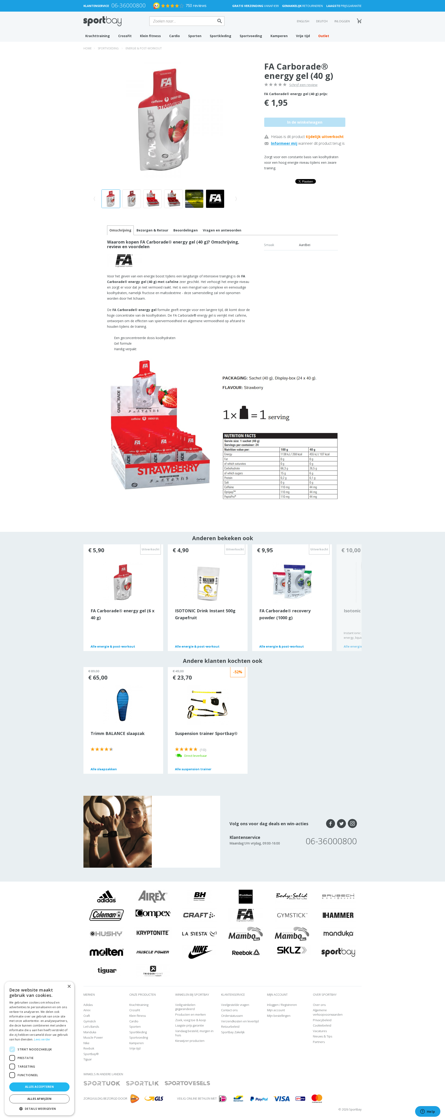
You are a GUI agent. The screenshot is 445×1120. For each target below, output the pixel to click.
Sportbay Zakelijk (233, 1032)
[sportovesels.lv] (187, 1083)
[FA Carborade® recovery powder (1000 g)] (292, 582)
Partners (319, 1042)
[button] (39, 1108)
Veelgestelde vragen (235, 1005)
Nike (86, 1043)
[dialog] (39, 1048)
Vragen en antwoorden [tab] (222, 230)
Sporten (194, 36)
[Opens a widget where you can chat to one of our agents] (427, 1112)
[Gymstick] (292, 915)
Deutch (321, 21)
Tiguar (87, 1059)
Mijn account (276, 1010)
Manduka (89, 1032)
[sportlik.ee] (142, 1083)
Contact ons (229, 1010)
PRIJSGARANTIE (344, 6)
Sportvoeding (251, 36)
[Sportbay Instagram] (352, 823)
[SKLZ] (292, 950)
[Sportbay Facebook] (330, 823)
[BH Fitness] (199, 896)
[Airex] (153, 896)
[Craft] (199, 915)
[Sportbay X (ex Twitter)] (341, 823)
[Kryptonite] (153, 932)
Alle (113, 646)
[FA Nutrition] (245, 915)
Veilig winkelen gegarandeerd (185, 1007)
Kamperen (279, 36)
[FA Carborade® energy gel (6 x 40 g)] (123, 582)
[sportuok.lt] (102, 1083)
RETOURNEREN (302, 6)
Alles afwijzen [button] (39, 1099)
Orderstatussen (232, 1016)
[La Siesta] (199, 933)
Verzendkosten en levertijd (240, 1021)
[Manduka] (338, 933)
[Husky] (106, 933)
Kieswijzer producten (189, 1041)
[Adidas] (106, 896)
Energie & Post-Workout (144, 48)
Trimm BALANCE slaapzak (118, 733)
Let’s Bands (91, 1026)
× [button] (69, 986)
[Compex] (153, 913)
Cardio (174, 36)
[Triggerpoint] (153, 971)
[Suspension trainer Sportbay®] (207, 705)
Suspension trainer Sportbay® (206, 733)
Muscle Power (93, 1037)
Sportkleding (220, 36)
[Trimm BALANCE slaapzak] (123, 705)
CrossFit (125, 36)
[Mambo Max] (246, 933)
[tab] (152, 230)
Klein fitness (150, 36)
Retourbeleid (230, 1026)
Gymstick (89, 1021)
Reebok (88, 1048)
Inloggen (342, 21)
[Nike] (199, 952)
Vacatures (320, 1031)
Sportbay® (91, 1054)
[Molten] (106, 952)
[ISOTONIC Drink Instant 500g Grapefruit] (207, 584)
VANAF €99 (255, 6)
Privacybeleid (322, 1020)
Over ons (319, 1005)
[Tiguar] (107, 971)
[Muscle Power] (153, 952)
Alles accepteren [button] (39, 1087)
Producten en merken (190, 1014)
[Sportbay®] (338, 952)
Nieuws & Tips (322, 1036)
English (303, 21)
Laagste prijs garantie (189, 1025)
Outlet (323, 36)
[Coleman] (106, 915)
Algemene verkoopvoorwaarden (328, 1012)
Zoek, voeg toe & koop (190, 1020)
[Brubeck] (338, 896)
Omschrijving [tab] (120, 230)
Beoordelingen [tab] (185, 230)
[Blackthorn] (246, 896)
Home (87, 48)
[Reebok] (245, 952)
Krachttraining (97, 36)
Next (349, 597)
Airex (86, 1010)
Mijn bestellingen (278, 1016)
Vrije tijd (303, 36)
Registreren (289, 1005)
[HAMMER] (338, 915)
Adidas (88, 1005)
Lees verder (42, 1039)
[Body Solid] (292, 896)
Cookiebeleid (322, 1025)
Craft (86, 1016)
